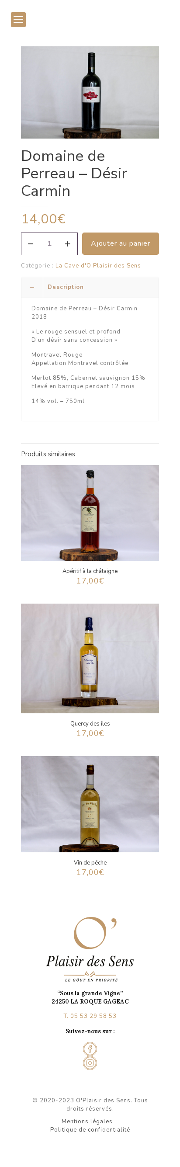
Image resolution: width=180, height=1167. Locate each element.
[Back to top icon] (162, 1149)
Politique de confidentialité (90, 1130)
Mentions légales (87, 1121)
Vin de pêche (90, 863)
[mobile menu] (18, 19)
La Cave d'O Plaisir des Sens (98, 266)
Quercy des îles (90, 724)
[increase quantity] (68, 244)
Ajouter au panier (120, 243)
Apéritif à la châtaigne (90, 571)
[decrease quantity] (30, 244)
